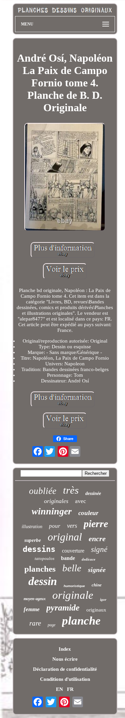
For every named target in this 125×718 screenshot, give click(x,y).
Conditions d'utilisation (65, 679)
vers (72, 525)
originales (56, 501)
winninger (52, 511)
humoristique (74, 586)
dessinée (93, 493)
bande (68, 558)
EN (59, 689)
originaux (96, 610)
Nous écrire (65, 659)
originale (72, 595)
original (65, 537)
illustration (32, 526)
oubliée (42, 491)
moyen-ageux (35, 598)
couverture (73, 551)
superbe (32, 540)
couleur (88, 512)
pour (54, 526)
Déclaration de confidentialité (65, 669)
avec (80, 501)
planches (40, 568)
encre (97, 538)
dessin (42, 581)
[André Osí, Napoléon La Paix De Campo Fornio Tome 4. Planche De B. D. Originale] (65, 177)
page (51, 625)
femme (32, 609)
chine (97, 584)
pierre (96, 523)
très (71, 490)
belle (71, 568)
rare (35, 623)
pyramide (63, 608)
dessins (39, 549)
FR (70, 689)
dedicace (88, 559)
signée (97, 569)
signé (99, 549)
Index (65, 649)
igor (103, 599)
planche (81, 620)
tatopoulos (44, 558)
